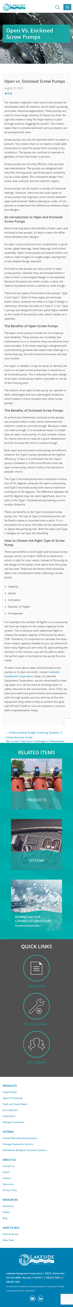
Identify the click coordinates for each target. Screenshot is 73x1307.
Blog (9, 93)
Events (6, 1172)
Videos (6, 1212)
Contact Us (8, 1166)
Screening (12, 1098)
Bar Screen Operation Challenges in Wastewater (37, 741)
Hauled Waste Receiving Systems (20, 1138)
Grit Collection (10, 1110)
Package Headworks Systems (18, 1144)
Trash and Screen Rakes (15, 1104)
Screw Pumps (10, 1092)
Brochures (8, 1206)
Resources (8, 1184)
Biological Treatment (13, 1122)
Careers (7, 1178)
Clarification (9, 1116)
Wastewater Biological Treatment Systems (25, 1150)
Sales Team (8, 1240)
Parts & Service (10, 1234)
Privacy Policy (10, 1190)
